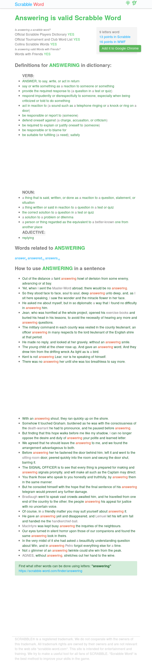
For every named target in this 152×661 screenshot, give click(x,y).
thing (28, 197)
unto (109, 293)
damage (81, 491)
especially (105, 95)
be (24, 115)
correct (33, 212)
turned (41, 530)
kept (47, 525)
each (63, 327)
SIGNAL (35, 467)
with (101, 423)
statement (123, 197)
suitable (32, 134)
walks (64, 433)
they (30, 293)
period (37, 337)
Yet (24, 288)
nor (65, 356)
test (97, 90)
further (69, 491)
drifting (55, 351)
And (81, 346)
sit (24, 297)
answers (52, 258)
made (31, 342)
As (72, 351)
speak (58, 477)
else (103, 545)
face (47, 293)
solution (44, 212)
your (86, 437)
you (70, 477)
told (42, 100)
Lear (58, 356)
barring (27, 462)
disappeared (78, 516)
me (39, 302)
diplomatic (84, 302)
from (125, 221)
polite (95, 437)
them (132, 477)
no (109, 288)
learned (111, 437)
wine (111, 555)
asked (31, 302)
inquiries (87, 525)
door (25, 110)
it (39, 423)
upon (73, 530)
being (126, 95)
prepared (104, 467)
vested (90, 327)
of (30, 278)
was (41, 312)
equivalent (80, 221)
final (94, 486)
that (36, 197)
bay (48, 283)
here (30, 297)
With (25, 418)
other (63, 501)
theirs (62, 535)
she (75, 361)
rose (68, 346)
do (52, 100)
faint (57, 278)
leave (65, 442)
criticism (100, 120)
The (25, 327)
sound (56, 105)
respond (28, 95)
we (110, 442)
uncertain (41, 506)
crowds (72, 496)
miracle (92, 297)
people (79, 501)
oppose (27, 437)
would (97, 288)
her (115, 297)
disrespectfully (66, 95)
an (134, 327)
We (24, 442)
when (117, 95)
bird (95, 351)
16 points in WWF (112, 41)
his (103, 312)
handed (34, 521)
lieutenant (123, 327)
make (80, 472)
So (24, 293)
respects (67, 332)
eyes (32, 530)
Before (27, 452)
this (48, 433)
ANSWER (29, 81)
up (74, 346)
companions (105, 530)
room (87, 457)
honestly (80, 477)
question (81, 90)
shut (125, 457)
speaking (40, 297)
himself (100, 356)
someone (87, 86)
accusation (81, 120)
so (74, 302)
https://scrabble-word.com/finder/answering (50, 570)
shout (55, 418)
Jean (25, 312)
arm (125, 516)
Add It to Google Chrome (120, 48)
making (122, 467)
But (24, 433)
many (56, 332)
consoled (39, 486)
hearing (110, 317)
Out (25, 278)
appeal (111, 501)
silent (54, 530)
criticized (28, 100)
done (70, 197)
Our (25, 530)
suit (83, 511)
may (123, 472)
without (94, 342)
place (38, 226)
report (53, 115)
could (83, 550)
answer (21, 258)
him (44, 307)
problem (50, 217)
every (81, 467)
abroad (77, 288)
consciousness (122, 423)
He (24, 302)
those (42, 477)
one (118, 221)
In (23, 540)
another (28, 226)
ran (70, 418)
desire (44, 437)
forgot (78, 545)
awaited (84, 496)
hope (55, 433)
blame (57, 130)
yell (58, 516)
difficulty (131, 302)
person (30, 221)
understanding (105, 540)
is (41, 197)
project (82, 312)
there (88, 288)
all (87, 472)
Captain (113, 472)
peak (117, 550)
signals (43, 472)
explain (49, 125)
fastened (66, 452)
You (25, 477)
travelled (115, 496)
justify (63, 125)
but (66, 302)
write (52, 81)
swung (103, 457)
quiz (108, 90)
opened (94, 312)
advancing (29, 283)
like (87, 433)
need (63, 134)
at (43, 283)
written (56, 197)
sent (42, 288)
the (36, 90)
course (32, 511)
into (74, 457)
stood (38, 293)
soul (66, 293)
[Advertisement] (79, 163)
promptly (56, 472)
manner (46, 482)
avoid (76, 317)
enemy (123, 278)
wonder (69, 297)
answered (36, 258)
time (117, 545)
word (117, 346)
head (41, 317)
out (81, 555)
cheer (60, 346)
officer (26, 332)
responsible (35, 115)
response (60, 90)
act (64, 81)
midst (43, 540)
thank (33, 477)
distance (44, 278)
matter (61, 511)
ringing (97, 105)
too (87, 361)
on (132, 105)
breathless (98, 361)
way (99, 302)
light (78, 351)
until (68, 361)
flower (103, 297)
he (74, 356)
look (50, 535)
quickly (79, 418)
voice (52, 506)
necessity (93, 317)
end (25, 501)
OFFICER (49, 467)
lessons (60, 317)
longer (127, 433)
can (114, 433)
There (26, 361)
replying (28, 237)
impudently (43, 95)
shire (130, 332)
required (46, 90)
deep (85, 293)
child (42, 346)
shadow (102, 433)
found (115, 302)
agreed (33, 442)
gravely (82, 342)
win (97, 550)
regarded (55, 221)
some (113, 278)
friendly (50, 511)
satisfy (75, 134)
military (34, 327)
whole (71, 312)
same (35, 482)
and (125, 293)
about (47, 302)
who (34, 312)
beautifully (86, 540)
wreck (65, 351)
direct (131, 472)
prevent (51, 491)
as (58, 86)
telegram (28, 491)
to (40, 81)
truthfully (100, 477)
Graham (59, 423)
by (110, 477)
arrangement (31, 447)
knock (114, 105)
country (43, 501)
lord (86, 332)
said (46, 197)
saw (54, 297)
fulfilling (49, 134)
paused (98, 428)
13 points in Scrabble (114, 36)
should (55, 442)
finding (33, 433)
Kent (25, 356)
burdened (74, 423)
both (71, 447)
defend (27, 120)
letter (121, 437)
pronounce (72, 428)
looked (62, 342)
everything (91, 545)
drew (25, 351)
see (67, 467)
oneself (38, 120)
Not (24, 550)
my (93, 433)
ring (126, 105)
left (107, 452)
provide (27, 90)
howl (80, 278)
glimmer (37, 550)
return (75, 81)
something (48, 86)
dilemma (67, 217)
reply (44, 342)
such (65, 105)
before (109, 428)
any (119, 317)
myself (57, 302)
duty (59, 437)
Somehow (29, 423)
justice (126, 501)
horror (63, 530)
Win (34, 545)
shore (104, 418)
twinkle (73, 550)
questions (45, 322)
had (57, 428)
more (126, 317)
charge (66, 120)
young (33, 346)
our (92, 530)
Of (24, 511)
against (50, 120)
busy (55, 525)
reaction (70, 86)
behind (91, 452)
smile (125, 342)
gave (88, 346)
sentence (105, 486)
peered (54, 457)
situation (28, 202)
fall (131, 516)
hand (93, 555)
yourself (92, 511)
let (109, 516)
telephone (84, 105)
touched (46, 423)
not (35, 356)
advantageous (52, 447)
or (59, 81)
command (47, 327)
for (64, 130)
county (72, 327)
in (68, 81)
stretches (71, 555)
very (35, 540)
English (120, 332)
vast (63, 496)
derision (94, 278)
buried (27, 317)
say (44, 81)
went (122, 452)
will (73, 472)
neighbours (112, 525)
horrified (51, 312)
